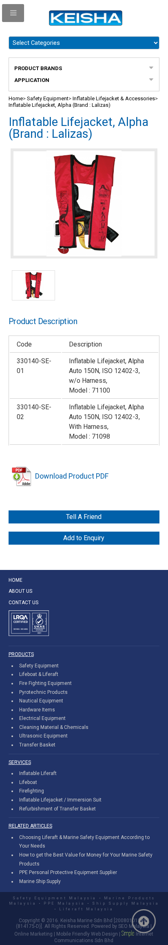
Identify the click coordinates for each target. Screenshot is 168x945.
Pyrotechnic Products (43, 692)
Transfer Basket (37, 745)
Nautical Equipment (41, 701)
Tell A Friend (84, 517)
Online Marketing (33, 934)
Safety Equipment (48, 98)
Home (16, 98)
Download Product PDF (71, 476)
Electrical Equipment (42, 718)
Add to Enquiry (83, 538)
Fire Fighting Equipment (45, 683)
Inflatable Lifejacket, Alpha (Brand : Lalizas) (60, 105)
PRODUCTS (21, 654)
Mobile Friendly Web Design (87, 934)
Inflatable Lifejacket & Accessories (114, 98)
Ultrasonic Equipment (43, 736)
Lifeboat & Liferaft (38, 674)
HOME (15, 580)
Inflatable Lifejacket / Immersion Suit (60, 800)
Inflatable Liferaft (38, 773)
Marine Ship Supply (40, 881)
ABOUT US (20, 591)
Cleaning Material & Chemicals (53, 727)
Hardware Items (37, 710)
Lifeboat (28, 782)
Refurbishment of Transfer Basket (57, 809)
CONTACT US (23, 602)
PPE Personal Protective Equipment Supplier (68, 872)
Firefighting (31, 791)
